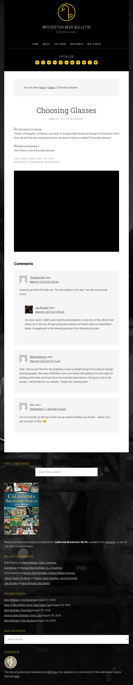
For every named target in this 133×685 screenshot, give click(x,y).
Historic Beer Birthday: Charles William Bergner (49, 573)
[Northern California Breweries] (21, 533)
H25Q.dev (52, 672)
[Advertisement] (66, 211)
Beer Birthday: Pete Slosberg (20, 620)
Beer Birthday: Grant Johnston (39, 562)
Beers (32, 158)
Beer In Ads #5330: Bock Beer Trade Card (28, 605)
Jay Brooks (41, 307)
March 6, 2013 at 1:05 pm (44, 281)
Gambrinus (10, 567)
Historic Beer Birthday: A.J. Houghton (41, 567)
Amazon (110, 542)
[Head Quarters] (10, 667)
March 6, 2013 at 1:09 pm (49, 311)
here (16, 676)
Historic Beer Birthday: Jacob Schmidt (55, 578)
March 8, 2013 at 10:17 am (45, 361)
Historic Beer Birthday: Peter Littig (23, 615)
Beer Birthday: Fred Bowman (20, 599)
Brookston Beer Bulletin (66, 27)
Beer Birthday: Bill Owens (35, 583)
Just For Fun (44, 158)
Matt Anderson (38, 356)
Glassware (36, 162)
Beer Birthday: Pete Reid (18, 610)
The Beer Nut (37, 277)
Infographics (52, 162)
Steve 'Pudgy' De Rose (17, 578)
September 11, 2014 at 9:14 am (48, 409)
